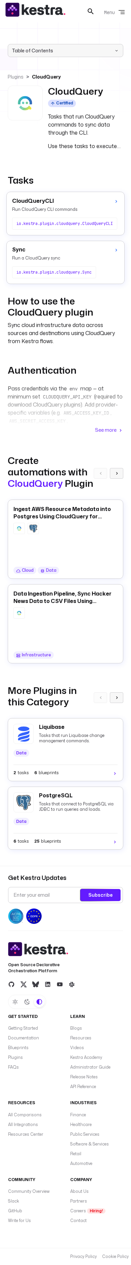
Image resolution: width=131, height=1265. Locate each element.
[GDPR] (34, 916)
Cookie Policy (115, 1256)
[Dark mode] (27, 1001)
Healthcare (81, 1124)
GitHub (15, 1211)
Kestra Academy (86, 1057)
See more (106, 430)
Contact (78, 1220)
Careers (86, 1211)
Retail (75, 1154)
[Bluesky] (35, 984)
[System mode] (39, 1001)
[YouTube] (59, 984)
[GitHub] (11, 984)
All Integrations (23, 1124)
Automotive (81, 1163)
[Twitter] (23, 984)
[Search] (91, 11)
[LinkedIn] (47, 984)
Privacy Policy (83, 1256)
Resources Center (25, 1134)
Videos (77, 1047)
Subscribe (100, 895)
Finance (78, 1115)
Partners (78, 1201)
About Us (79, 1191)
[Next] (116, 473)
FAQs (13, 1067)
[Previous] (100, 473)
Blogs (76, 1028)
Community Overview (29, 1191)
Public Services (84, 1134)
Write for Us (19, 1220)
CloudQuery (46, 77)
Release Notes (84, 1077)
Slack (13, 1201)
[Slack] (72, 984)
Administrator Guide (90, 1067)
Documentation (23, 1038)
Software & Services (89, 1144)
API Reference (83, 1086)
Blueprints (18, 1047)
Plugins (16, 77)
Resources (80, 1038)
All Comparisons (25, 1115)
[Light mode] (15, 1001)
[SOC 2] (16, 916)
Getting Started (23, 1028)
